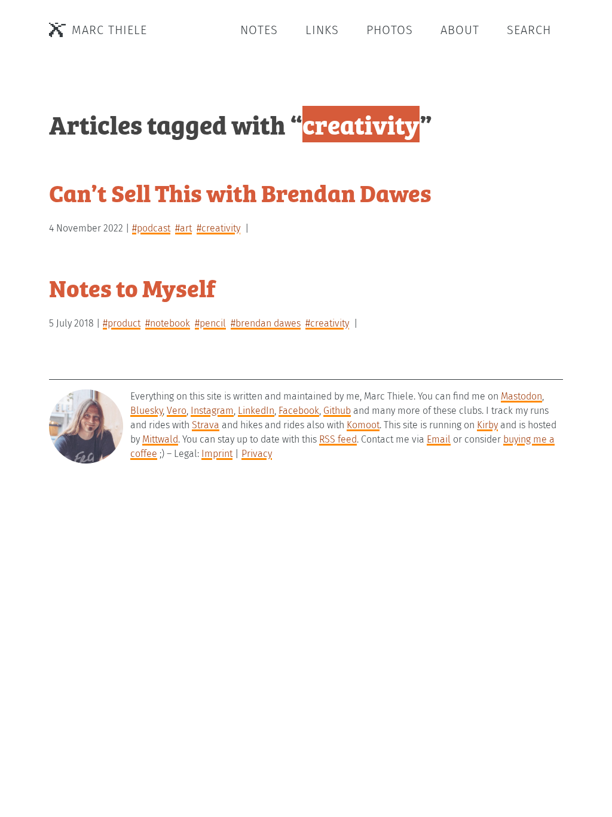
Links (322, 30)
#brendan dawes (266, 323)
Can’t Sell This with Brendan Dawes (240, 192)
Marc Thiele (109, 30)
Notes (259, 30)
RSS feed (338, 439)
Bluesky (146, 410)
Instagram (212, 410)
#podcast (151, 228)
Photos (389, 30)
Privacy (256, 453)
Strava (205, 425)
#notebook (167, 323)
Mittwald (160, 439)
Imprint (216, 453)
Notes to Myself (132, 287)
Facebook (299, 410)
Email (439, 439)
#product (121, 323)
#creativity (218, 228)
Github (337, 410)
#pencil (210, 323)
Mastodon (521, 396)
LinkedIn (256, 410)
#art (183, 228)
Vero (176, 410)
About (459, 30)
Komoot (363, 425)
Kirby (487, 425)
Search (529, 30)
